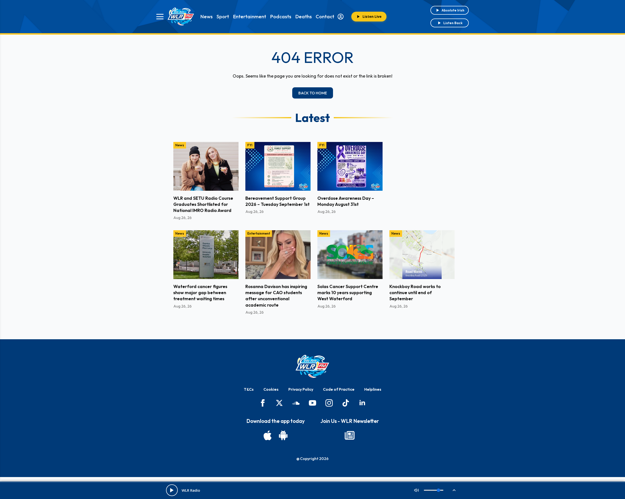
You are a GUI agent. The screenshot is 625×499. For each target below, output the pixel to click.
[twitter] (279, 403)
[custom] (296, 403)
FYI (249, 145)
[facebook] (263, 403)
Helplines (372, 389)
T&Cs (249, 389)
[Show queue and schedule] (454, 490)
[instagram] (329, 403)
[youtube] (312, 403)
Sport (223, 16)
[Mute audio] (416, 490)
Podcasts (280, 16)
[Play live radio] (172, 490)
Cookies (271, 389)
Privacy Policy (300, 389)
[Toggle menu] (160, 16)
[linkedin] (362, 403)
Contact (325, 16)
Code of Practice (338, 389)
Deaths (303, 16)
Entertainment (249, 16)
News (206, 16)
